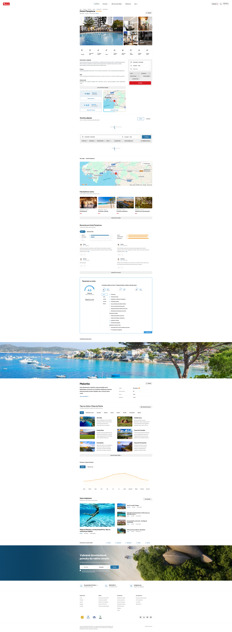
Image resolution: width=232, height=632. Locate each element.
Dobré (83, 238)
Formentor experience (122, 211)
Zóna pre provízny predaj (141, 598)
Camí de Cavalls (139, 430)
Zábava (139, 412)
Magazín (81, 604)
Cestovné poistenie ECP (103, 598)
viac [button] (88, 251)
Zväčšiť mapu (147, 163)
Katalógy (119, 608)
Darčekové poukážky (102, 600)
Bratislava (129, 542)
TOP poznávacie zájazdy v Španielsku (136, 529)
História (105, 412)
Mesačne (148, 118)
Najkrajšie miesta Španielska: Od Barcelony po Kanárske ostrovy (138, 513)
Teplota (82, 466)
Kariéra (81, 602)
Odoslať (114, 567)
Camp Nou (100, 430)
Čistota (104, 303)
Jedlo (104, 296)
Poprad (148, 542)
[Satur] (6, 4)
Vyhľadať (140, 83)
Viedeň (109, 542)
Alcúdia (99, 418)
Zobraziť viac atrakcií (116, 218)
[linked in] (144, 617)
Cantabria (100, 443)
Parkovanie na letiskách (103, 602)
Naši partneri (138, 604)
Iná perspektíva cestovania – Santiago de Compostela (137, 521)
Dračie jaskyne (83, 211)
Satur (135, 4)
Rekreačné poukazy (121, 604)
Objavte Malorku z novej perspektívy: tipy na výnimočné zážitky (95, 530)
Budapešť (118, 542)
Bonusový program (121, 602)
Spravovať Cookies (148, 626)
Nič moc (83, 240)
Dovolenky (105, 4)
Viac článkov (147, 499)
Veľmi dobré (84, 237)
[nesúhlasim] (84, 255)
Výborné (83, 235)
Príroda (124, 412)
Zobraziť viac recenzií (116, 272)
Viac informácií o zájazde (102, 87)
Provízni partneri (139, 600)
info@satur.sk (137, 585)
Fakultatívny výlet (90, 412)
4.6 (98, 13)
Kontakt (81, 606)
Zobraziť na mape (146, 407)
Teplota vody (90, 466)
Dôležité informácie (121, 598)
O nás (81, 598)
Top (82, 412)
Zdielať (149, 12)
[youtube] (150, 617)
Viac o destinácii (84, 396)
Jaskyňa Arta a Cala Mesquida (142, 211)
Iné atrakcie (132, 412)
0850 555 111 (112, 585)
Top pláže (99, 412)
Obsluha (104, 301)
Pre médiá (138, 602)
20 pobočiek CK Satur (90, 585)
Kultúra (118, 412)
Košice (138, 542)
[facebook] (140, 617)
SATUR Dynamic (120, 606)
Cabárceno (138, 418)
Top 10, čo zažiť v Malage (133, 505)
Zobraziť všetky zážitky (115, 455)
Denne (140, 118)
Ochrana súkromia (121, 600)
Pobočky (81, 600)
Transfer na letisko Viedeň (103, 606)
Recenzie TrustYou (91, 110)
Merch (118, 610)
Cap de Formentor (140, 443)
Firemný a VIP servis (102, 604)
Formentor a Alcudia (103, 211)
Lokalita (104, 299)
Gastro (112, 412)
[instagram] (147, 617)
